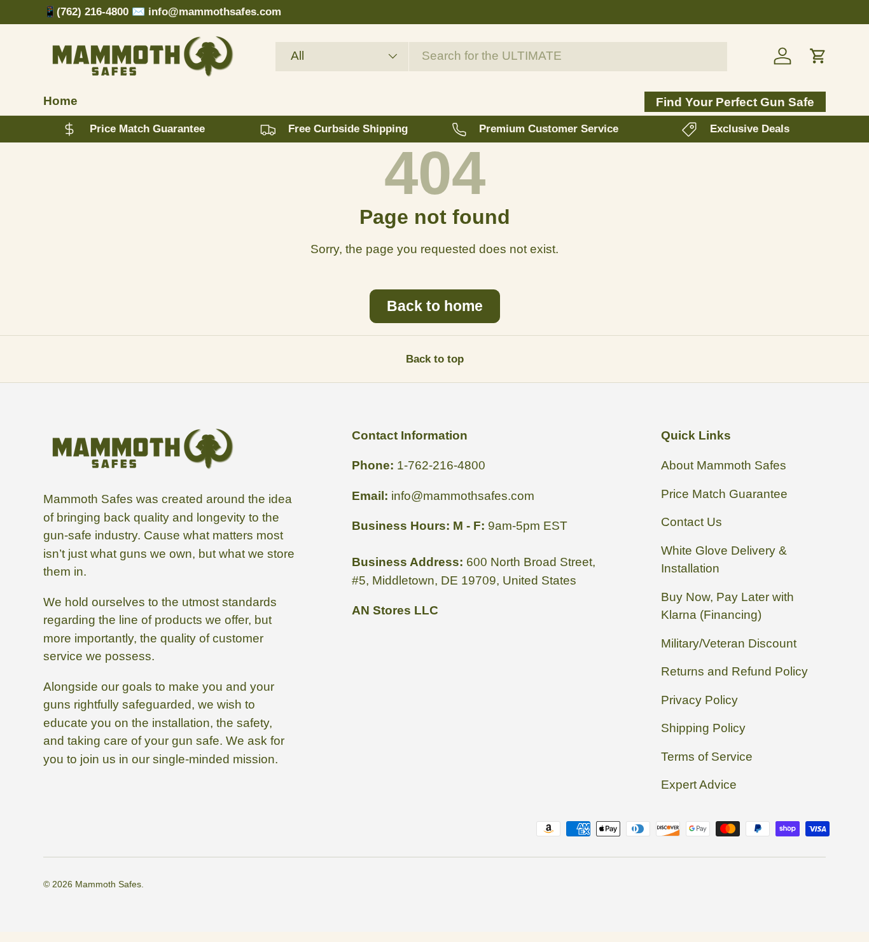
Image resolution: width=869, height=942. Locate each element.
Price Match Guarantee (724, 494)
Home (60, 100)
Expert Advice (699, 784)
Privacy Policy (699, 700)
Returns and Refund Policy (734, 671)
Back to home (435, 306)
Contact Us (691, 522)
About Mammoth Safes (723, 465)
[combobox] (501, 56)
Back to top (435, 359)
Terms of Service (707, 756)
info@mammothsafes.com (462, 495)
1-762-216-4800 (441, 465)
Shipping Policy (703, 728)
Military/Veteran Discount (728, 643)
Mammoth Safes (108, 884)
